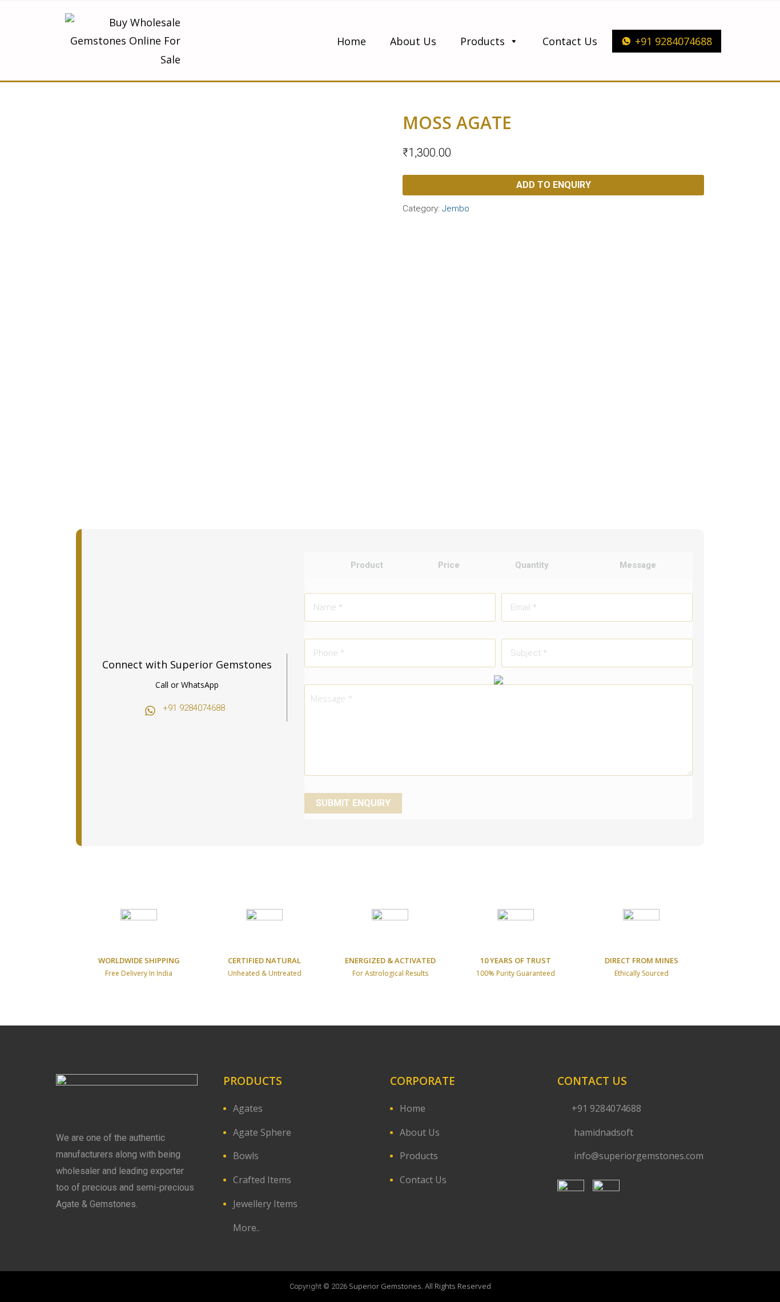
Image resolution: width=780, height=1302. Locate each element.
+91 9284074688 (673, 41)
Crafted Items (262, 1179)
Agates (248, 1108)
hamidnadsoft (602, 1132)
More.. (246, 1227)
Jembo (455, 208)
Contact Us (569, 41)
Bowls (246, 1155)
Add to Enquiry (553, 184)
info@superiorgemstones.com (638, 1155)
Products (482, 41)
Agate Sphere (262, 1132)
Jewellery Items (265, 1203)
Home (351, 41)
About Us (413, 41)
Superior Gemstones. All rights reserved (420, 1286)
